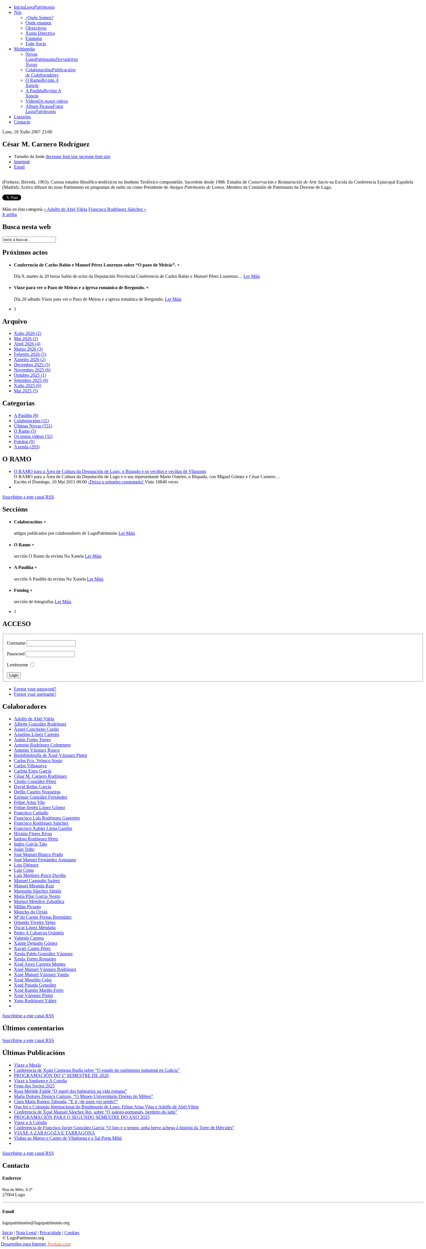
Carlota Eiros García (32, 770)
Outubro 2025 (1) (30, 375)
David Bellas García (32, 786)
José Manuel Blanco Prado (38, 854)
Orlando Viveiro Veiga (34, 922)
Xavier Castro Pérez (32, 948)
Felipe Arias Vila (29, 802)
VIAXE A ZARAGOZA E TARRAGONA (54, 1132)
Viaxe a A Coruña (30, 1122)
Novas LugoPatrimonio (52, 59)
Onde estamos (38, 22)
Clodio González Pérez (35, 781)
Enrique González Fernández (40, 797)
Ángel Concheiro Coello (36, 729)
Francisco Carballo (31, 812)
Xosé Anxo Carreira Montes (39, 964)
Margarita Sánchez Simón (37, 891)
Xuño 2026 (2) (27, 333)
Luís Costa (24, 870)
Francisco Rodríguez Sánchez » (117, 209)
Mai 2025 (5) (26, 390)
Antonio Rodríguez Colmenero (42, 744)
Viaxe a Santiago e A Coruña (40, 1080)
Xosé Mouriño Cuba (33, 979)
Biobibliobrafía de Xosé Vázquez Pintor (50, 755)
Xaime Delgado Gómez (35, 943)
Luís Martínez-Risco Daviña (40, 875)
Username (16, 643)
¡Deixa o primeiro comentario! (116, 481)
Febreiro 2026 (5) (30, 354)
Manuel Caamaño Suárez (37, 880)
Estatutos (34, 38)
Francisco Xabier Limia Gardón (43, 828)
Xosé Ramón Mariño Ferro (38, 990)
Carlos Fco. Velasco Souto (38, 760)
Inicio (34, 7)
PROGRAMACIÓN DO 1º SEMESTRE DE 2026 (61, 1075)
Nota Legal (26, 1232)
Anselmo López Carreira (36, 734)
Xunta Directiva (40, 33)
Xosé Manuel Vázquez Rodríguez (45, 969)
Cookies (71, 1232)
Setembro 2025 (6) (31, 380)
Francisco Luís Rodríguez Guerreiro (47, 817)
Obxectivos (36, 28)
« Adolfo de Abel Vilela (65, 209)
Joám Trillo (24, 849)
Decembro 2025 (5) (32, 364)
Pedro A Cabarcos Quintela (39, 932)
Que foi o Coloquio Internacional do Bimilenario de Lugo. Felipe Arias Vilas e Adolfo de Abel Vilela (106, 1106)
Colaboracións (51, 72)
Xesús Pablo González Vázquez (43, 953)
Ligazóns (22, 116)
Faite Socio (36, 43)
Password (16, 653)
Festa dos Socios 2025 (34, 1085)
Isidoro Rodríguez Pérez (36, 838)
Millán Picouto (27, 906)
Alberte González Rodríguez (40, 724)
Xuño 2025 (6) (27, 385)
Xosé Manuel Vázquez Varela (41, 974)
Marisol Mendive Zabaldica (39, 901)
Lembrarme (17, 664)
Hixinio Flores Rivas (33, 833)
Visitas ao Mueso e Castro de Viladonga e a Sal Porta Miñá (68, 1138)
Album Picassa (44, 109)
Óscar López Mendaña (35, 927)
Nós (17, 12)
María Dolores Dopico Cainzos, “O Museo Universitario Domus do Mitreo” (83, 1096)
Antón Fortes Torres (32, 739)
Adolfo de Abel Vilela (34, 718)
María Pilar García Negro (37, 896)
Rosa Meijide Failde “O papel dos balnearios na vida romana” (70, 1091)
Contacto (22, 121)
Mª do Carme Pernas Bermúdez (43, 917)
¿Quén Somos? (39, 17)
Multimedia (24, 48)
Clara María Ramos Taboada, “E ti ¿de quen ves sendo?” (66, 1101)
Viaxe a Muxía (27, 1065)
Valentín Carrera (29, 938)
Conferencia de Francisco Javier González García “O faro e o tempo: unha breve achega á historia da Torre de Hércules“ (124, 1127)
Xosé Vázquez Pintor (33, 995)
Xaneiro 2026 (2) (29, 359)
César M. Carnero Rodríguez (40, 776)
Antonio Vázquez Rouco (37, 750)
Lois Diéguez (26, 864)
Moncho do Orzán (31, 911)
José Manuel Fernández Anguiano (45, 859)
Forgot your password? (35, 688)
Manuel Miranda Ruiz (34, 885)
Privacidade (50, 1232)
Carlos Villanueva (30, 765)
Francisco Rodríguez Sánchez (41, 823)
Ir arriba (9, 214)
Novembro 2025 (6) (32, 369)
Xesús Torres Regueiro (35, 958)
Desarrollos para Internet (36, 1243)
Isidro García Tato (30, 844)
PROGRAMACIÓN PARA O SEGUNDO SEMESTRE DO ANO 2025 (82, 1117)
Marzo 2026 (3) (28, 349)
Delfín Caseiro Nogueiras (37, 791)
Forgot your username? (35, 694)
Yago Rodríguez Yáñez (35, 1000)
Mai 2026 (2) (26, 338)
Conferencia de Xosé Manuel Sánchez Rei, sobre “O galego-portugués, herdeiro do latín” (95, 1112)
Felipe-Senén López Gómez (39, 807)
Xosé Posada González (35, 984)
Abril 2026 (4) (27, 343)
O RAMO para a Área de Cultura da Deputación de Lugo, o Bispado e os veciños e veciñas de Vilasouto (110, 471)
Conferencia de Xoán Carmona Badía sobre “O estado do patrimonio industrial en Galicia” (97, 1070)
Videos (47, 101)
